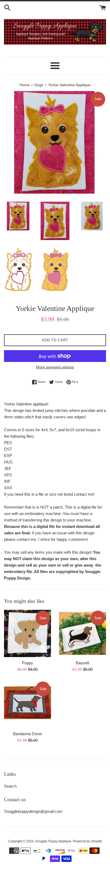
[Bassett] (82, 633)
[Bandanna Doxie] (27, 704)
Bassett (82, 663)
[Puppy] (27, 633)
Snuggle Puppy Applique (53, 841)
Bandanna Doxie (27, 733)
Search (10, 786)
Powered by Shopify (87, 841)
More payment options (55, 367)
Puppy (27, 663)
